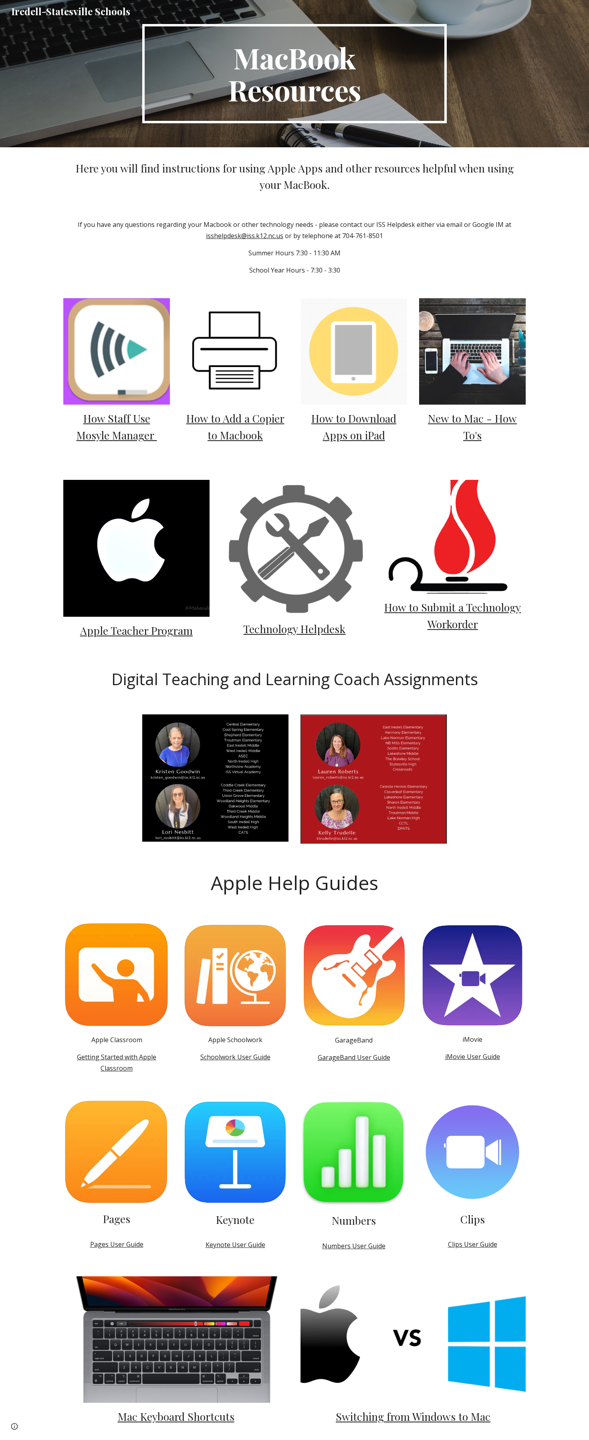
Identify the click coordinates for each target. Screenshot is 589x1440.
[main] (294, 73)
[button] (14, 1426)
